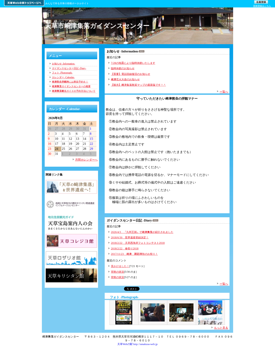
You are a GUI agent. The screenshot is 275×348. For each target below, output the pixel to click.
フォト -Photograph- (124, 297)
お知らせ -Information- (63, 63)
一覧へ (224, 91)
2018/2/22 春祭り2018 (125, 248)
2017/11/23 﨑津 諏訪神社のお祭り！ (134, 253)
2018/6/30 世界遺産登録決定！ (130, 237)
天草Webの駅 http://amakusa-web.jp (137, 344)
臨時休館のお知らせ (122, 68)
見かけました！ (120, 266)
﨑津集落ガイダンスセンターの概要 (71, 86)
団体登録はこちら (262, 6)
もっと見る (221, 327)
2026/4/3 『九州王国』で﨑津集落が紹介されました (142, 232)
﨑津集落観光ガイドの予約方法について (73, 91)
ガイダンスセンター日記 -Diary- (69, 68)
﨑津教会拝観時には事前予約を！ (70, 81)
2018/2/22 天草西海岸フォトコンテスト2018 (138, 242)
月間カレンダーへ (86, 159)
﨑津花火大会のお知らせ (125, 79)
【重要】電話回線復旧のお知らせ (130, 74)
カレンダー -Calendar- (63, 77)
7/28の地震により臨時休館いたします (133, 62)
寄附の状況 (117, 271)
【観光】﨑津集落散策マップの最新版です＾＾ (138, 84)
